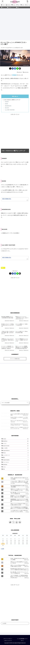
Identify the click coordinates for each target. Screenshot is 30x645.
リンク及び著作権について (22, 638)
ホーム (22, 640)
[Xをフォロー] (13, 522)
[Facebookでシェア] (13, 68)
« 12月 (2, 548)
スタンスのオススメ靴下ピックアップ (12, 99)
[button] (20, 68)
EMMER (7, 101)
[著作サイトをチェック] (10, 522)
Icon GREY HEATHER (9, 109)
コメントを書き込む (15, 358)
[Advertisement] (15, 24)
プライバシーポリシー (7, 638)
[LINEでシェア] (17, 68)
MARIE (6, 103)
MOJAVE (7, 107)
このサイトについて (8, 640)
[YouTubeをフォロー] (16, 522)
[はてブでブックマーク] (15, 68)
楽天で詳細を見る (6, 198)
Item (4, 267)
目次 (13, 96)
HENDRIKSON (8, 105)
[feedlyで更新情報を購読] (19, 522)
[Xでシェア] (10, 68)
